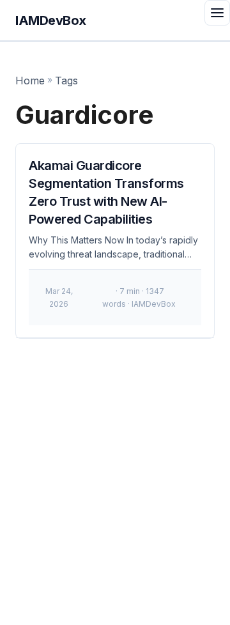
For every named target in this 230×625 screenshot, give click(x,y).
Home (30, 80)
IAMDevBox (50, 20)
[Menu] (217, 13)
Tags (66, 80)
